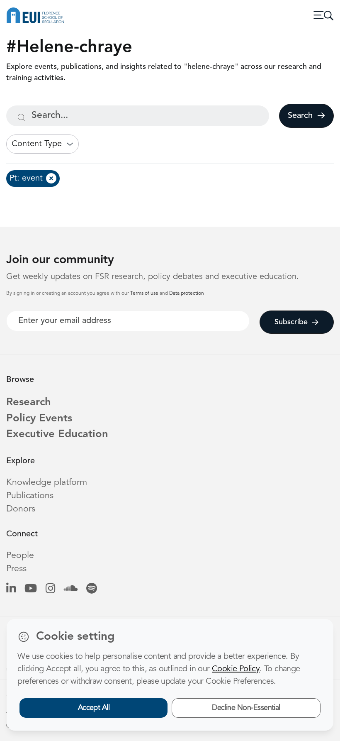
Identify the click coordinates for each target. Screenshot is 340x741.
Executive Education (57, 434)
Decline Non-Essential (246, 708)
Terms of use (145, 293)
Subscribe (291, 322)
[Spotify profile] (91, 589)
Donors (20, 509)
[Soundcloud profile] (71, 589)
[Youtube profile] (30, 589)
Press (16, 569)
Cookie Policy (236, 669)
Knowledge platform (46, 482)
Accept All (94, 708)
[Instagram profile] (50, 589)
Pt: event (26, 178)
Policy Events (39, 418)
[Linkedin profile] (11, 589)
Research (28, 402)
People (20, 555)
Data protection (186, 293)
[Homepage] (35, 15)
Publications (29, 496)
